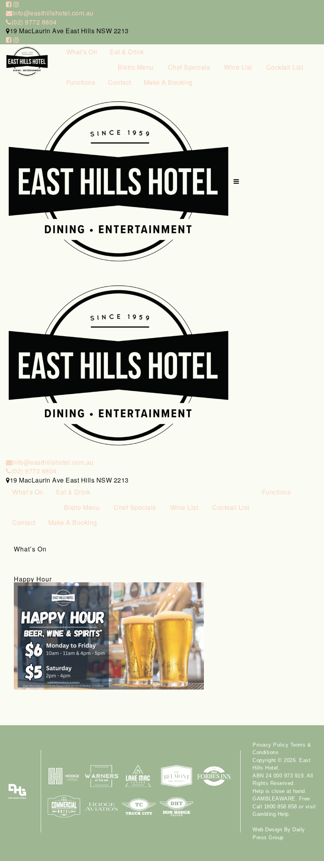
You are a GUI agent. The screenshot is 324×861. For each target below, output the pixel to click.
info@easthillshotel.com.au (53, 12)
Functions (81, 82)
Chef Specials (189, 67)
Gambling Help (270, 814)
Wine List (238, 67)
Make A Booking (168, 82)
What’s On (82, 51)
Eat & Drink (127, 51)
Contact (119, 82)
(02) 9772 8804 (34, 22)
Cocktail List (284, 67)
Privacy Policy (270, 745)
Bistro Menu (136, 67)
